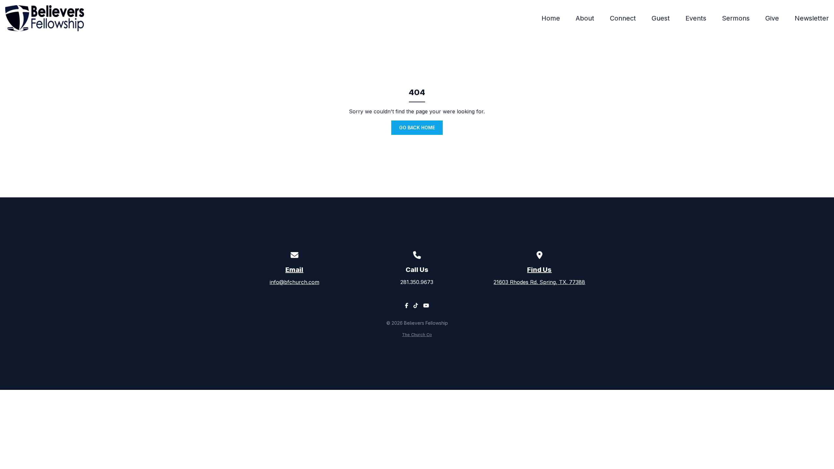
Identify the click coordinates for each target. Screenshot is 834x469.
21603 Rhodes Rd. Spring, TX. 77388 (539, 282)
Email (294, 270)
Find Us (539, 270)
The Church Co (417, 334)
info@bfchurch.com (294, 282)
